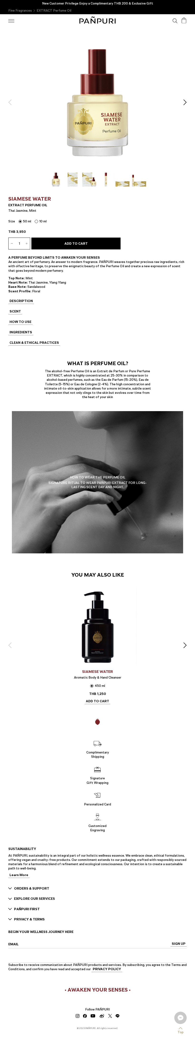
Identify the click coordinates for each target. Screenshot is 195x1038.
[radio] (25, 221)
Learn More (19, 875)
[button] (11, 102)
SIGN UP (178, 944)
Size (11, 221)
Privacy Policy (107, 970)
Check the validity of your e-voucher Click (97, 3)
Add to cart (76, 243)
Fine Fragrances (20, 10)
